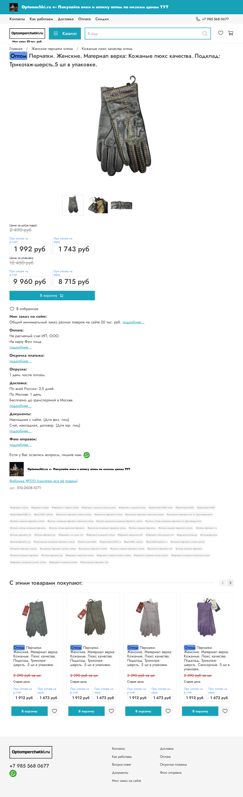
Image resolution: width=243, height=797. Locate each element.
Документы (120, 772)
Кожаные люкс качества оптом (107, 48)
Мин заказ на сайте (126, 780)
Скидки (102, 19)
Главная (16, 48)
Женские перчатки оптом (52, 48)
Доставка (66, 19)
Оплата (84, 19)
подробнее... (133, 322)
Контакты (17, 19)
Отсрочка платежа (173, 764)
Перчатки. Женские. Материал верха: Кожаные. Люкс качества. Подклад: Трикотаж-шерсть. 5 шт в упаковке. (35, 656)
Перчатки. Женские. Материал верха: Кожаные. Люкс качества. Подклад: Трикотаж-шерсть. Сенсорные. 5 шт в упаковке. (206, 658)
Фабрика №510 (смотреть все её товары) (43, 481)
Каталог (69, 33)
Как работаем (41, 19)
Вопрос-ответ (121, 764)
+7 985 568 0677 (215, 19)
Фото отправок (171, 772)
